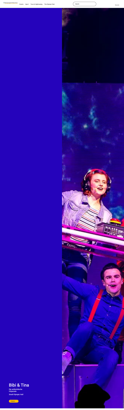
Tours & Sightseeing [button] (36, 4)
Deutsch (117, 5)
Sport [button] (27, 4)
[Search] (94, 4)
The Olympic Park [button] (49, 4)
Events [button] (21, 4)
